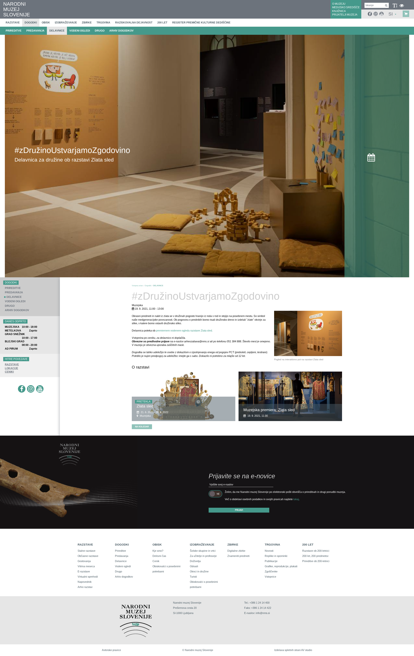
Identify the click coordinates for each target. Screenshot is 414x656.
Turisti (193, 576)
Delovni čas (159, 556)
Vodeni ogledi (123, 566)
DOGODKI (122, 544)
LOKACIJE (11, 368)
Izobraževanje (66, 22)
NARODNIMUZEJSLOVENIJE (16, 9)
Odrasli (194, 566)
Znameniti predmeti (238, 556)
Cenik (156, 561)
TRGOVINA (272, 544)
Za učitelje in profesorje (203, 556)
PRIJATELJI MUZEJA (344, 14)
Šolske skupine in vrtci (203, 550)
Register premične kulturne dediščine (201, 22)
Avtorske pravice (111, 650)
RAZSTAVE (12, 364)
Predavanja (121, 556)
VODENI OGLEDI (79, 30)
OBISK (157, 544)
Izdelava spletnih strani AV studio (293, 650)
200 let (162, 22)
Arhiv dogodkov (121, 30)
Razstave (13, 22)
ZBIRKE (232, 544)
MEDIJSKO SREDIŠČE (346, 7)
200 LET (307, 544)
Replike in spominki (276, 556)
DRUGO (99, 30)
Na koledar (142, 426)
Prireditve (120, 550)
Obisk (46, 22)
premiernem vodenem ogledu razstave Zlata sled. (184, 330)
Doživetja (195, 561)
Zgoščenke (271, 571)
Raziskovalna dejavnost (134, 22)
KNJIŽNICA (339, 11)
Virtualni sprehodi (88, 576)
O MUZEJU (338, 3)
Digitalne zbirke (236, 550)
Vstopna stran (137, 286)
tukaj (296, 499)
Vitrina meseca (86, 566)
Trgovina (103, 22)
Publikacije (271, 561)
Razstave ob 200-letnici (315, 550)
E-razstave (84, 571)
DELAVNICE (57, 30)
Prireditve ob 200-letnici (315, 561)
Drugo (118, 571)
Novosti (269, 550)
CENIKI (9, 371)
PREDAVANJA (35, 30)
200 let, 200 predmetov (315, 556)
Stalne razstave (86, 550)
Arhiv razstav (85, 587)
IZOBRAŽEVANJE (202, 544)
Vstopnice (270, 576)
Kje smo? (158, 550)
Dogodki (31, 22)
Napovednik (85, 581)
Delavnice (121, 561)
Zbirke (87, 22)
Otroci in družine (199, 571)
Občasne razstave (88, 556)
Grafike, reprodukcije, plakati (281, 566)
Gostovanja (84, 561)
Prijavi (239, 510)
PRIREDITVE (14, 30)
